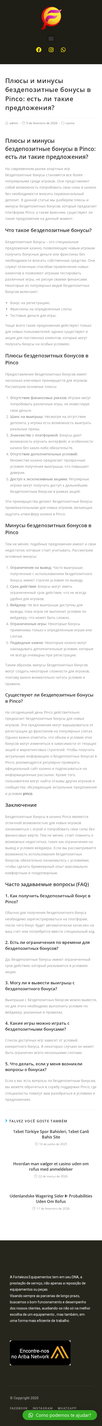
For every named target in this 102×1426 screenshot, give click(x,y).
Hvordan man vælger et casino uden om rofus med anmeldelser (51, 1166)
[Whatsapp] (63, 49)
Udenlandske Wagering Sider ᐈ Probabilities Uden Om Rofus (51, 1198)
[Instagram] (51, 49)
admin (13, 123)
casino (70, 123)
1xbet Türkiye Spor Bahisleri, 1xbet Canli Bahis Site (51, 1134)
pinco (27, 793)
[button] (51, 38)
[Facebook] (38, 49)
